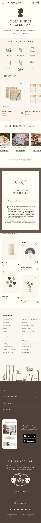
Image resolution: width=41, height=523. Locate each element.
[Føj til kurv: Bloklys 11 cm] (18, 264)
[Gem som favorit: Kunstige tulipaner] (36, 277)
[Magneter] (11, 282)
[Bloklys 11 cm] (11, 248)
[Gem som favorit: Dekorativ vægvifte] (36, 244)
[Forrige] (1, 139)
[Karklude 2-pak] (13, 94)
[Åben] (3, 3)
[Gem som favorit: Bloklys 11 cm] (17, 240)
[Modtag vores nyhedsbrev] (33, 200)
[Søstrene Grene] (14, 3)
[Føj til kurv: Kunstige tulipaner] (37, 302)
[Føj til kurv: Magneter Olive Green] (18, 298)
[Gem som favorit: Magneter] (17, 273)
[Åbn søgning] (33, 3)
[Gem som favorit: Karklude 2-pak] (21, 83)
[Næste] (39, 139)
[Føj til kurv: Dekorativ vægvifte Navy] (37, 268)
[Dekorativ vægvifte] (30, 252)
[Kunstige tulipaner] (30, 286)
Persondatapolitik (15, 217)
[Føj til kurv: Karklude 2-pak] (22, 113)
